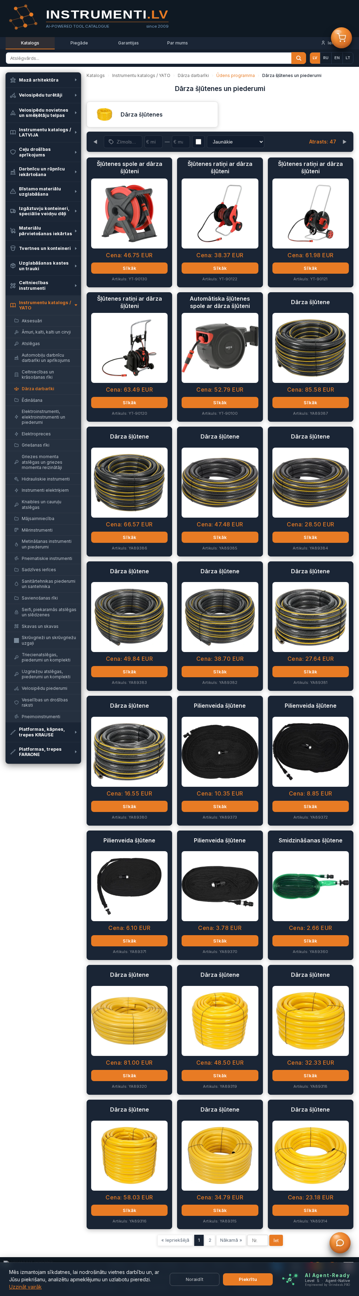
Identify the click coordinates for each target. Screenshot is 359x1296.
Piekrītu (248, 1279)
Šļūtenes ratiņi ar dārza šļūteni (220, 167)
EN (337, 57)
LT (348, 57)
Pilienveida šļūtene (220, 705)
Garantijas (128, 42)
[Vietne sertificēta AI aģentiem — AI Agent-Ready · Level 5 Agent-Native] (290, 1279)
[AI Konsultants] (340, 1243)
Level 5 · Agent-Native (327, 1280)
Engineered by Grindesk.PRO (327, 1284)
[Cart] (341, 38)
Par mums (177, 42)
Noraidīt (194, 1279)
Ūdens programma (235, 75)
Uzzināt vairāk (25, 1287)
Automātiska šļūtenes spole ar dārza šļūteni (220, 302)
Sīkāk (129, 268)
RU (325, 57)
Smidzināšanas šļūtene (311, 840)
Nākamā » (231, 1240)
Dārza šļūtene (310, 302)
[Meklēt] (298, 58)
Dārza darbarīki (193, 75)
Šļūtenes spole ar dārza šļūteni (129, 167)
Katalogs (30, 42)
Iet (276, 1240)
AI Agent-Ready (327, 1275)
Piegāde (79, 42)
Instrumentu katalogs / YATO (141, 75)
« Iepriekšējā (175, 1240)
